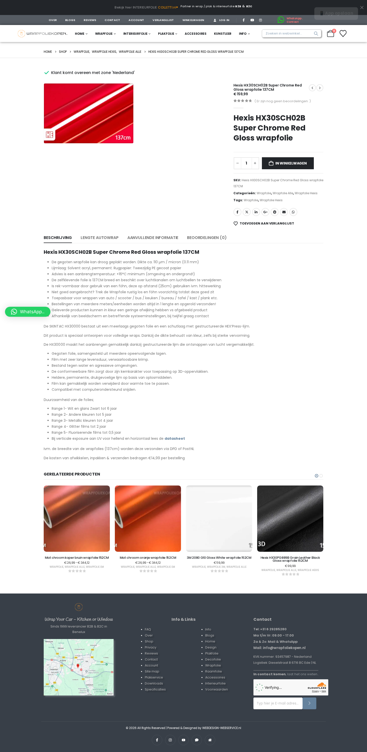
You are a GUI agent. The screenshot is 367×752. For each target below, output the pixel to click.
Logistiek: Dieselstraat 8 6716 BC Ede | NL (284, 662)
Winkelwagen (193, 20)
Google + (265, 212)
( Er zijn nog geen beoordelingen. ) (282, 101)
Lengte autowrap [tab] (100, 237)
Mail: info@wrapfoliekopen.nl (279, 647)
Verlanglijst (163, 20)
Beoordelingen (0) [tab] (206, 237)
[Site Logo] (42, 34)
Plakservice (154, 677)
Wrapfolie (104, 34)
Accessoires (195, 34)
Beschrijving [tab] (58, 237)
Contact (112, 20)
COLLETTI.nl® (168, 7)
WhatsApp (293, 212)
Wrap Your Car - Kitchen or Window (79, 619)
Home (79, 34)
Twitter (247, 212)
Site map (152, 671)
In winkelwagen (291, 163)
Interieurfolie (135, 34)
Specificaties (155, 689)
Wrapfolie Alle (283, 193)
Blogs (70, 20)
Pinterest (275, 212)
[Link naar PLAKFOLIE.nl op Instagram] (170, 740)
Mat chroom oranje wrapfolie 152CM (148, 558)
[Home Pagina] (79, 607)
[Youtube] (252, 20)
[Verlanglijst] (343, 33)
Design (210, 647)
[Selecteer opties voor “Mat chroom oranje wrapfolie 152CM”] (148, 543)
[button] (122, 132)
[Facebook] (243, 20)
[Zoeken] (315, 33)
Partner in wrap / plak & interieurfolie (211, 6)
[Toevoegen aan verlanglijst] (64, 543)
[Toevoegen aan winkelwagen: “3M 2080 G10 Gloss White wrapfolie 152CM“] (219, 543)
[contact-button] (309, 703)
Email (284, 212)
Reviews (90, 20)
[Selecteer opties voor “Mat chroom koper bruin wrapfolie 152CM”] (77, 543)
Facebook (237, 212)
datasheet (175, 438)
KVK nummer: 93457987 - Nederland (282, 656)
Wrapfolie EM (95, 567)
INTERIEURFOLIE (145, 7)
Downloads (154, 683)
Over (53, 20)
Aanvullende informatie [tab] (152, 237)
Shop (149, 641)
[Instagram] (260, 20)
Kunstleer (222, 34)
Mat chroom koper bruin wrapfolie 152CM (77, 558)
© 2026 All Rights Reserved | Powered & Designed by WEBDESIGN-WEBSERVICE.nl (183, 728)
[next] (312, 87)
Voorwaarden (216, 689)
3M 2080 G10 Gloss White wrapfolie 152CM (219, 558)
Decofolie (213, 659)
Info (243, 34)
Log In (224, 20)
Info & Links (183, 619)
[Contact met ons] (79, 667)
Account (136, 20)
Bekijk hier (123, 7)
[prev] (319, 87)
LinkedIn (256, 212)
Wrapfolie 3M (216, 567)
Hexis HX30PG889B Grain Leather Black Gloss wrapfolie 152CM (290, 559)
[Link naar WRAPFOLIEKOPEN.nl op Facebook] (157, 740)
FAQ (148, 629)
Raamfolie (213, 671)
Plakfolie (166, 34)
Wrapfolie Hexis (306, 193)
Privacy (150, 647)
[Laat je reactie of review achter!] (196, 740)
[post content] (77, 519)
